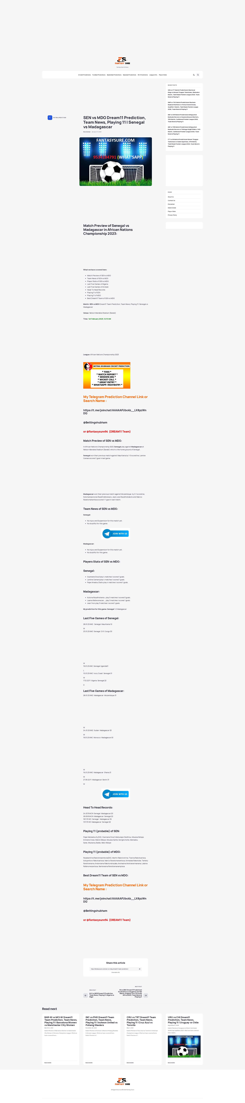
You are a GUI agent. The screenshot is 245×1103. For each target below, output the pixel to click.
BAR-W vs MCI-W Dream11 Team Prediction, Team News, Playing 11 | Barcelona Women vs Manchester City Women (60, 1021)
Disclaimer (171, 204)
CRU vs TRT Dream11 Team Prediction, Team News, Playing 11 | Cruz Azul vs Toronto (141, 1021)
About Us (171, 197)
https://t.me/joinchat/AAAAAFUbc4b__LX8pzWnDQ (114, 411)
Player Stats (172, 211)
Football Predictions (59, 117)
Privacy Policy (172, 215)
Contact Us (171, 200)
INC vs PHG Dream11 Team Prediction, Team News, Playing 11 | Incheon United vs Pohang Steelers (102, 1021)
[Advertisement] (57, 13)
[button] (194, 75)
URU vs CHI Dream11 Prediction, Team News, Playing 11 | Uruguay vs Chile (183, 1020)
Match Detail (172, 208)
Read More (47, 1063)
